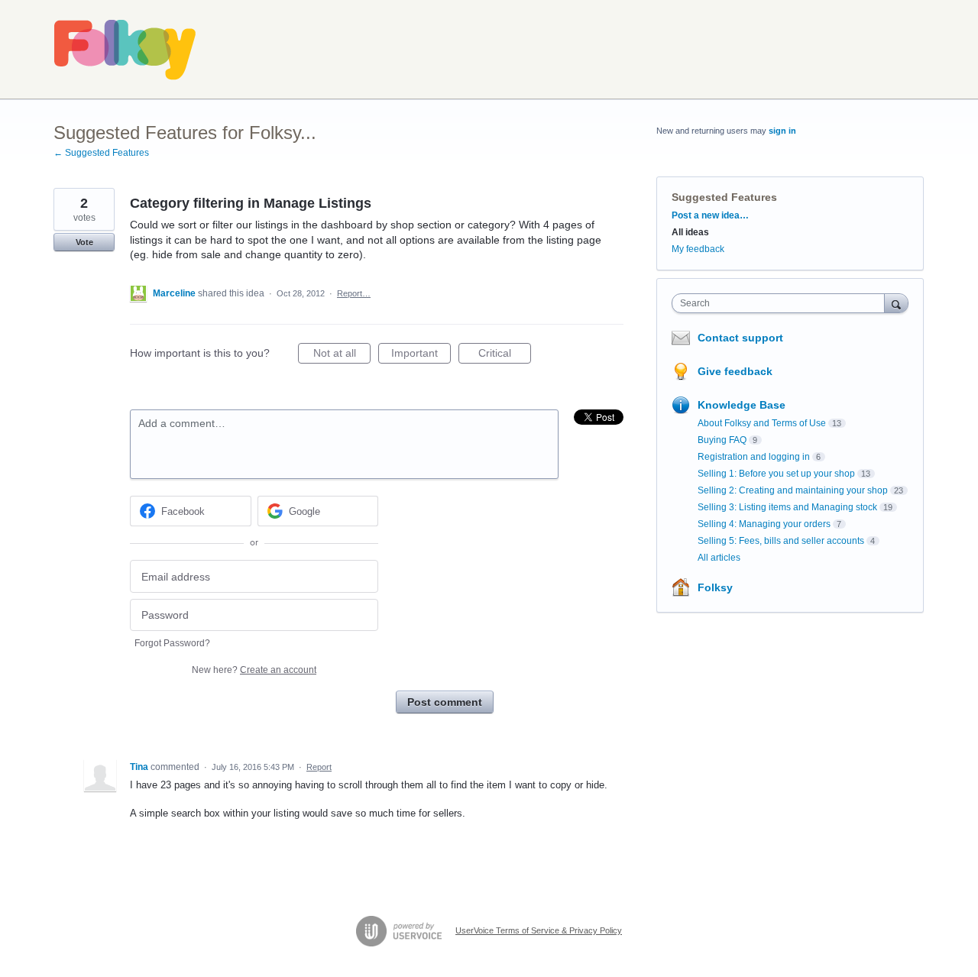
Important (421, 355)
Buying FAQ (722, 440)
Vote (84, 242)
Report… (354, 293)
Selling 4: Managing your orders (764, 524)
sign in (782, 130)
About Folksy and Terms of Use (762, 423)
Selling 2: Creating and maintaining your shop (793, 490)
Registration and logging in (754, 456)
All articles (719, 557)
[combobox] (782, 303)
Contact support (740, 337)
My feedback (698, 249)
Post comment (444, 702)
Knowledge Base (741, 405)
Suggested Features (724, 197)
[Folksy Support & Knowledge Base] (125, 49)
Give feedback (735, 371)
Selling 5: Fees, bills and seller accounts (781, 540)
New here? (254, 670)
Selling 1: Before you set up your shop (776, 473)
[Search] (896, 302)
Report (319, 767)
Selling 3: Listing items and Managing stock (787, 507)
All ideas (690, 232)
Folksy (715, 587)
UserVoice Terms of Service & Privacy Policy (538, 930)
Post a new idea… (710, 215)
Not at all (342, 355)
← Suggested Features (101, 152)
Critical (504, 355)
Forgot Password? (172, 643)
